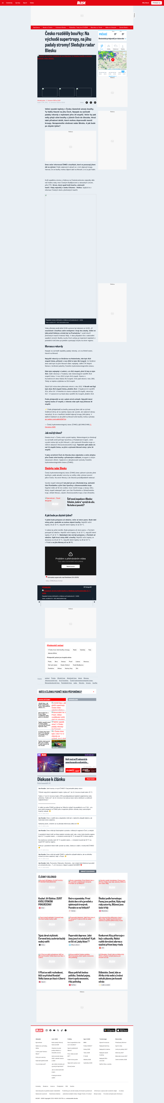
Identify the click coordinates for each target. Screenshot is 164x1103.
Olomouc (86, 661)
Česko (53, 678)
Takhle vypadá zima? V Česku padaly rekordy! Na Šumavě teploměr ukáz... (44, 724)
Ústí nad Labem (52, 665)
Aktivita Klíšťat (52, 653)
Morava (86, 678)
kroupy (88, 683)
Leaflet (109, 69)
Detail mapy (112, 76)
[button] (109, 1030)
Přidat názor (91, 779)
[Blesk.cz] (81, 2)
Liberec (78, 661)
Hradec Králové (65, 665)
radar (75, 683)
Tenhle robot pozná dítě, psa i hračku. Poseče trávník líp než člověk (44, 743)
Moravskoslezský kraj (52, 683)
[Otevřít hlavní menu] (3, 3)
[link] (46, 1030)
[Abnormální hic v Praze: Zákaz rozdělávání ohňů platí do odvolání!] (59, 715)
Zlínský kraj (61, 678)
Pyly (90, 650)
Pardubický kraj (66, 683)
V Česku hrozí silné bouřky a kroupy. (59, 650)
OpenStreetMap (116, 69)
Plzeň (70, 661)
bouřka (95, 683)
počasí (47, 678)
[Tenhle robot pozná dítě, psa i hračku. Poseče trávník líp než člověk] (59, 744)
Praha (49, 661)
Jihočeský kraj (71, 678)
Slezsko (81, 683)
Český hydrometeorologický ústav (81, 680)
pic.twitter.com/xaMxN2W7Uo (55, 419)
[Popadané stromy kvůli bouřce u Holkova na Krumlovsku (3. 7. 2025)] (70, 256)
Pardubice (51, 668)
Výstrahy (82, 650)
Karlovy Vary (68, 668)
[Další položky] (130, 27)
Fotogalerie (46, 587)
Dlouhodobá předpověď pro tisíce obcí (111, 38)
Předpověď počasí (55, 645)
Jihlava (59, 668)
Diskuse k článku (51, 779)
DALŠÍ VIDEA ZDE (89, 755)
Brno (56, 661)
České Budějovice (78, 665)
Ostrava (63, 661)
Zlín (77, 668)
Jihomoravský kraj (51, 680)
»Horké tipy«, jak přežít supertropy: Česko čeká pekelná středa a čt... (44, 705)
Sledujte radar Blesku (56, 468)
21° (114, 34)
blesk (80, 678)
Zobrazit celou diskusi (88, 871)
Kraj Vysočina (63, 680)
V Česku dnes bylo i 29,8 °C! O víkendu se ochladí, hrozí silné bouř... (44, 734)
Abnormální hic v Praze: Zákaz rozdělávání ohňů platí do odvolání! (43, 715)
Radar (75, 650)
